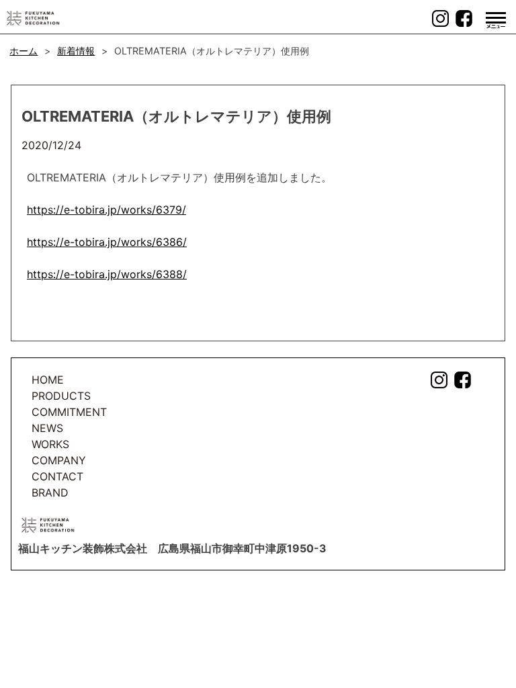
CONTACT (57, 476)
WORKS (50, 444)
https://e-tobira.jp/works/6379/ (106, 209)
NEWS (47, 428)
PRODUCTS (61, 395)
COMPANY (59, 460)
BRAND (50, 492)
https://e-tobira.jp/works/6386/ (107, 242)
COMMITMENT (69, 412)
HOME (48, 379)
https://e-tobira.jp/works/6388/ (107, 274)
